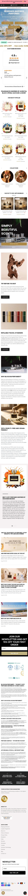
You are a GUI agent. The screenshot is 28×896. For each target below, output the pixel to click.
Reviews (3, 840)
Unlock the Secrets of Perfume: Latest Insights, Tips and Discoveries (14, 532)
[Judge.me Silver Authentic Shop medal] (17, 666)
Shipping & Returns (5, 825)
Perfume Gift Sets (12, 766)
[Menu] (1, 4)
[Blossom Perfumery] (14, 4)
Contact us (3, 852)
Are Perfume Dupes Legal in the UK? (13, 552)
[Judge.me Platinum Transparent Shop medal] (10, 666)
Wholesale (3, 842)
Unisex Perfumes (17, 765)
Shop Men (20, 21)
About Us (3, 829)
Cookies (3, 844)
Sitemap (3, 848)
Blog (2, 850)
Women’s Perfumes (4, 765)
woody (17, 731)
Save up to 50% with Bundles (14, 192)
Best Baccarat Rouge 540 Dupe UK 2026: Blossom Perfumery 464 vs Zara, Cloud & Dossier (13, 584)
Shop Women (7, 21)
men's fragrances (15, 722)
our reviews (7, 759)
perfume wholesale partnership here (11, 757)
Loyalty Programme (5, 827)
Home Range (23, 765)
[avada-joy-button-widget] (3, 892)
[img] (14, 57)
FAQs (2, 838)
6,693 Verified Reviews (14, 59)
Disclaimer (3, 836)
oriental (21, 731)
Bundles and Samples (5, 766)
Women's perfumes (14, 242)
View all (14, 194)
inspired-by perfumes (15, 515)
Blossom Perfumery (7, 888)
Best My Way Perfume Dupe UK (11, 617)
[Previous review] (1, 76)
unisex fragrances (13, 728)
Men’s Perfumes (11, 765)
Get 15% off (14, 652)
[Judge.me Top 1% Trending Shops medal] (10, 672)
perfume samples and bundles (20, 760)
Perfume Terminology (6, 846)
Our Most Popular (14, 96)
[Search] (4, 4)
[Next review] (26, 76)
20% (11, 389)
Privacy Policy (4, 834)
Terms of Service (5, 831)
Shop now (5, 295)
